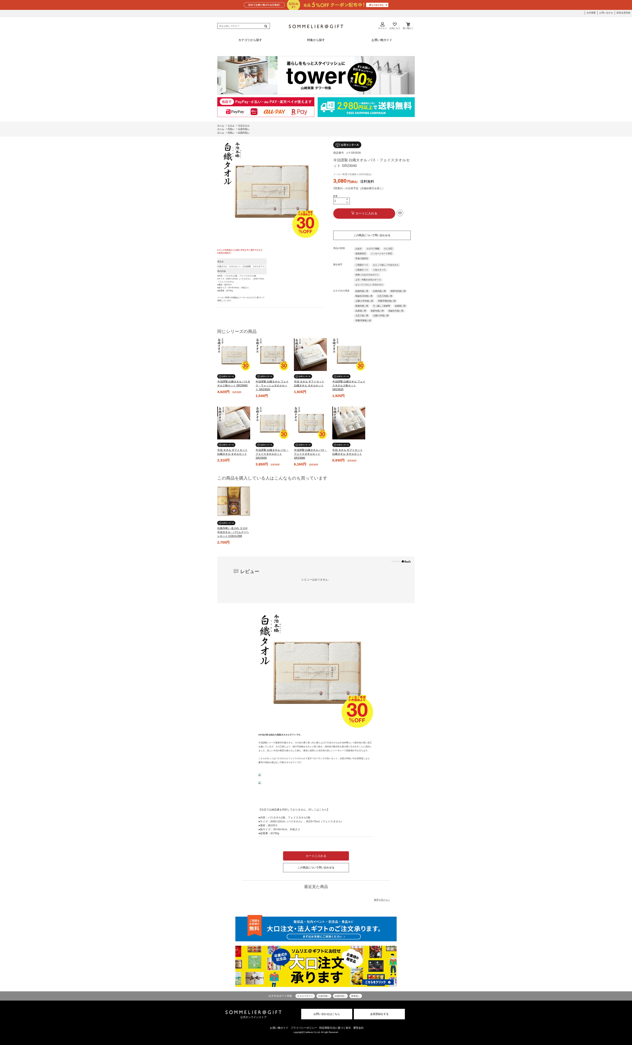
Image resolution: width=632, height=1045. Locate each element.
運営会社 (358, 1027)
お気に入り (394, 28)
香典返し (355, 996)
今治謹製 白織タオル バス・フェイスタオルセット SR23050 (272, 454)
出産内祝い (324, 996)
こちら (323, 809)
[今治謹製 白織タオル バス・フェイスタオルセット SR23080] (310, 422)
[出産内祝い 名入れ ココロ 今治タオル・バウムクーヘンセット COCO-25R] (233, 501)
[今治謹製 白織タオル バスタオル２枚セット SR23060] (233, 354)
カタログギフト (305, 996)
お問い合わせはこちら (327, 1014)
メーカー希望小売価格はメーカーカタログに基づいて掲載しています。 (241, 299)
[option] (270, 191)
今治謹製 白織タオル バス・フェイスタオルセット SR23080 (310, 454)
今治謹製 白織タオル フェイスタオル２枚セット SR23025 (348, 385)
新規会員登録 (623, 12)
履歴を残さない (382, 900)
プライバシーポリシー (304, 1027)
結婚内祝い (340, 996)
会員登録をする (379, 1014)
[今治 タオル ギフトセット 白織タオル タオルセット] (310, 354)
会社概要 (591, 12)
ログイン (382, 28)
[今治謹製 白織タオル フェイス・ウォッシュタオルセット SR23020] (272, 354)
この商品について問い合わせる (372, 235)
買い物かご (408, 28)
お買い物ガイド (279, 1027)
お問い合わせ (606, 12)
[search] (265, 26)
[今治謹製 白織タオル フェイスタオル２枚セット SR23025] (348, 354)
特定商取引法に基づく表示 (335, 1027)
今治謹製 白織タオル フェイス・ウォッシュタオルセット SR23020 (272, 385)
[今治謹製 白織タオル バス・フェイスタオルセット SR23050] (272, 422)
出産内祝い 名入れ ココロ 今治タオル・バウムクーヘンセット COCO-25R (233, 532)
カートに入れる (366, 213)
